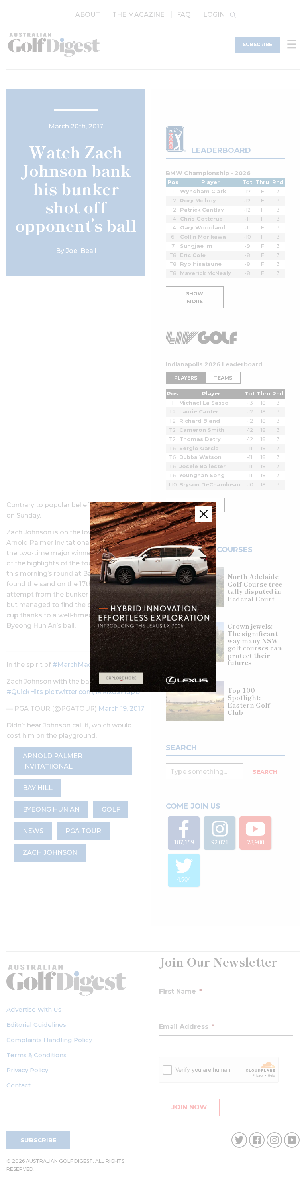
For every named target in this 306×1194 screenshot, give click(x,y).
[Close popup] (203, 514)
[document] (153, 597)
